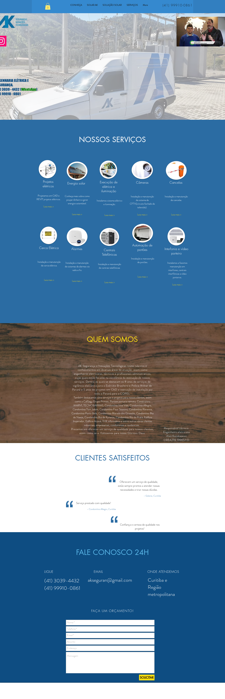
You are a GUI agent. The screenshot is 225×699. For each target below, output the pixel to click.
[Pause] (181, 42)
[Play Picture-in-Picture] (219, 42)
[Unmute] (186, 42)
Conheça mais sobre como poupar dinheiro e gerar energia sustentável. (77, 199)
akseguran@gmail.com (110, 580)
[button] (48, 6)
